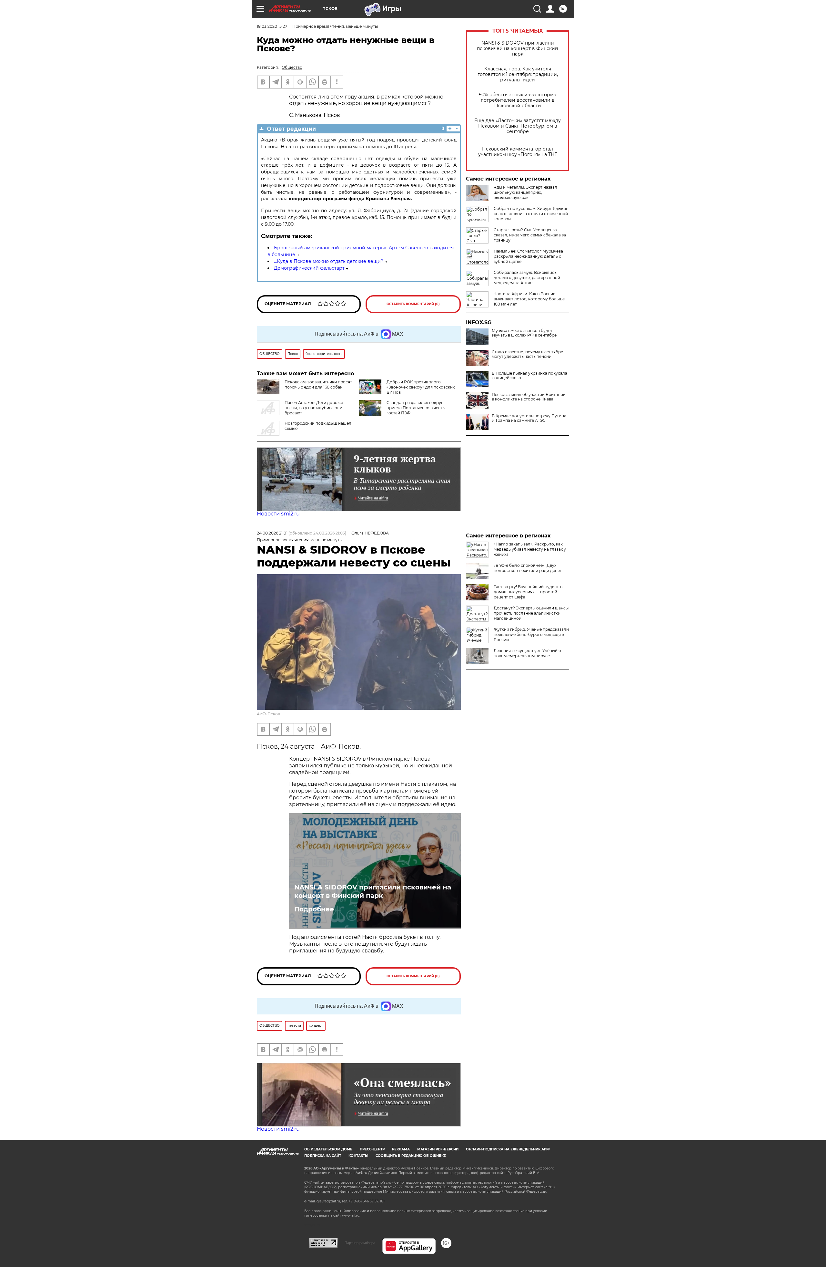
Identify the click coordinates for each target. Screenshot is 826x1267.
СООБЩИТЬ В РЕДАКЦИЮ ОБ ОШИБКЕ (411, 1156)
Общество (292, 67)
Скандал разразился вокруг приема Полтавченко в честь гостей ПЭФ (416, 407)
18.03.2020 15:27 (272, 26)
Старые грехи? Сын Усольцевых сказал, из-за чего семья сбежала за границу (530, 235)
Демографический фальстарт (309, 268)
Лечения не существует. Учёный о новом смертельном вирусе (527, 653)
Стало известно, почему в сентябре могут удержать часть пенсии (527, 354)
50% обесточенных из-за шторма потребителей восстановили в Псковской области (517, 100)
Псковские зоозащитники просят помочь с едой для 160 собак (318, 384)
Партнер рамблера (360, 1243)
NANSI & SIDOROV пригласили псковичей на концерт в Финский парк (517, 48)
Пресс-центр (372, 1149)
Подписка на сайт (322, 1156)
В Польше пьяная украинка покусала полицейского (529, 375)
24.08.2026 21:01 (272, 533)
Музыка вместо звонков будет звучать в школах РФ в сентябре (524, 333)
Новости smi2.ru (278, 514)
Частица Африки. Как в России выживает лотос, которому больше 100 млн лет (529, 298)
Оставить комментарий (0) (413, 304)
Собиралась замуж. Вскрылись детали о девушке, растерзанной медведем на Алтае (527, 277)
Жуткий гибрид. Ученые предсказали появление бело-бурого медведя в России (531, 634)
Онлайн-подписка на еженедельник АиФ (508, 1149)
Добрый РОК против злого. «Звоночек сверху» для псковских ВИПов (421, 387)
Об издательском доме (328, 1149)
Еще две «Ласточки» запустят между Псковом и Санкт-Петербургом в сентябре (517, 126)
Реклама (401, 1149)
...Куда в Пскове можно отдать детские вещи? (328, 261)
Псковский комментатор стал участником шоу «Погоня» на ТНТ (517, 151)
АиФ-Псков (268, 713)
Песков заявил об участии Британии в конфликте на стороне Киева (529, 396)
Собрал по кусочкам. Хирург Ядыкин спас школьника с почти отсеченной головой (531, 213)
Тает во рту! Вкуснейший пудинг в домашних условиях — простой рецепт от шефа (528, 591)
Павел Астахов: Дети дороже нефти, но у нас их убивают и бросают (314, 407)
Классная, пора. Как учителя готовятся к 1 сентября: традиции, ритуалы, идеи (518, 74)
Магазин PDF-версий (437, 1149)
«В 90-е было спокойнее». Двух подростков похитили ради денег (528, 568)
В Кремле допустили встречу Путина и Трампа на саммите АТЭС (529, 418)
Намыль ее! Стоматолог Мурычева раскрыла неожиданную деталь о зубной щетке (528, 256)
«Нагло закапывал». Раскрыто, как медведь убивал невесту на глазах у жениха (530, 549)
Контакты (358, 1156)
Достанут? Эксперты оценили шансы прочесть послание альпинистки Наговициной (531, 613)
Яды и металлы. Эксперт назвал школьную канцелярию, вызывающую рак (525, 192)
